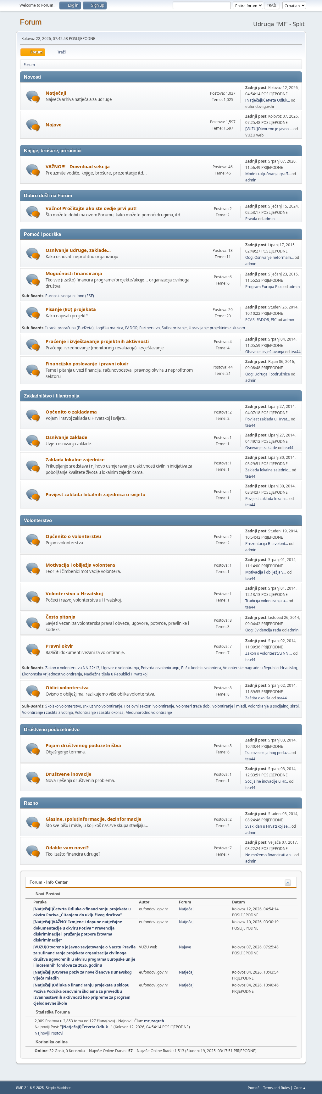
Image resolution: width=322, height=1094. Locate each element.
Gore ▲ (300, 1087)
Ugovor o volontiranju (120, 667)
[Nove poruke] (33, 97)
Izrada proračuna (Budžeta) (69, 327)
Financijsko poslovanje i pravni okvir (87, 363)
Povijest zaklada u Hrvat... (267, 419)
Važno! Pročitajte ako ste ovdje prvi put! (91, 208)
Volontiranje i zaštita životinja (47, 712)
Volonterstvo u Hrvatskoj (74, 593)
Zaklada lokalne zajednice (75, 459)
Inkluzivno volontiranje (102, 706)
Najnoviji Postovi (49, 1033)
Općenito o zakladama (71, 411)
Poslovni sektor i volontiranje (149, 706)
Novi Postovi (47, 893)
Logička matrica (109, 327)
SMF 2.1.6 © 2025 (30, 1088)
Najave (54, 124)
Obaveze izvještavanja (264, 351)
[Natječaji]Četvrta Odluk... (267, 100)
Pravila (251, 218)
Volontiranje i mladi (229, 706)
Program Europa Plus (263, 286)
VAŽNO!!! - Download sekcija (78, 166)
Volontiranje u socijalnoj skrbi (273, 706)
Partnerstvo (149, 327)
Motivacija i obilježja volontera (80, 565)
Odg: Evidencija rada (263, 630)
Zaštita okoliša (257, 698)
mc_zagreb (154, 1021)
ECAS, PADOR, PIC (261, 319)
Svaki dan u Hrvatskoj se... (268, 826)
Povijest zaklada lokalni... (266, 498)
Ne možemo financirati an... (269, 855)
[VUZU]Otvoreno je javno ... (268, 128)
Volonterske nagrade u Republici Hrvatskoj (260, 667)
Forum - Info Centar (49, 882)
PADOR (131, 327)
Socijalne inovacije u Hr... (266, 781)
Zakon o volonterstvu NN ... (268, 653)
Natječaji (56, 93)
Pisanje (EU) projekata (71, 309)
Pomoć (253, 1087)
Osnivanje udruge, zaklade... (78, 250)
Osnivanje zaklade (66, 437)
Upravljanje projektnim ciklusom (217, 327)
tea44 (296, 351)
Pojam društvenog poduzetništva (83, 745)
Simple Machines (58, 1088)
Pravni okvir (59, 646)
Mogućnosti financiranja (74, 273)
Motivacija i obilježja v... (265, 572)
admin (250, 180)
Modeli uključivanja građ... (268, 173)
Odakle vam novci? (67, 847)
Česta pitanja (60, 617)
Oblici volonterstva (67, 687)
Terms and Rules (276, 1087)
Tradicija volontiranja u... (266, 600)
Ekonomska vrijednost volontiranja (52, 674)
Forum (31, 22)
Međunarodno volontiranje (148, 712)
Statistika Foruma (52, 1012)
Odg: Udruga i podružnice (267, 374)
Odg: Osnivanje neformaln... (269, 257)
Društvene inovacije (69, 774)
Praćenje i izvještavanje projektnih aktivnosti (97, 341)
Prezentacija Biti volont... (266, 543)
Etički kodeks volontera (201, 667)
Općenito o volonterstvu (73, 536)
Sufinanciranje (174, 327)
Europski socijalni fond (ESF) (69, 295)
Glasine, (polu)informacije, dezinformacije (94, 819)
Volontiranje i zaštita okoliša (99, 712)
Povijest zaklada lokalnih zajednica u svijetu (96, 494)
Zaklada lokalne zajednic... (268, 470)
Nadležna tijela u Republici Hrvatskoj (115, 674)
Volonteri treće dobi (193, 706)
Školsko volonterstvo (63, 706)
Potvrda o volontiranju (160, 667)
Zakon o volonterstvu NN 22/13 (72, 667)
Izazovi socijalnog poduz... (268, 752)
